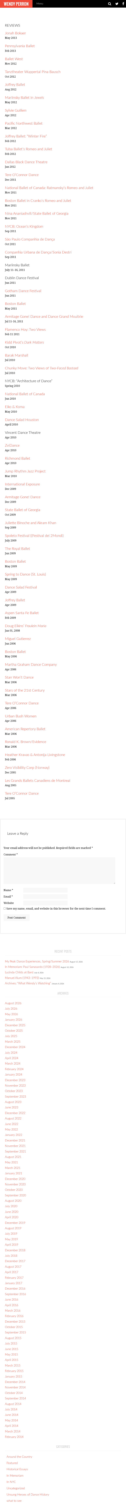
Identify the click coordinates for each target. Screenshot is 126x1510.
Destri (67, 252)
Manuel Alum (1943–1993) (22, 978)
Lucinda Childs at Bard (19, 972)
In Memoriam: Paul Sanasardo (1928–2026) (32, 967)
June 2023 (11, 1107)
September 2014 (15, 1398)
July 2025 (11, 1036)
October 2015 (14, 1327)
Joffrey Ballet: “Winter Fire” (26, 136)
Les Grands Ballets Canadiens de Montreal (37, 780)
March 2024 (12, 1063)
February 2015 (14, 1371)
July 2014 (11, 1409)
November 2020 (15, 1184)
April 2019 (11, 1244)
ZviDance (12, 445)
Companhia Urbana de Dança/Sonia (33, 252)
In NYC (11, 1482)
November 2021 (15, 1146)
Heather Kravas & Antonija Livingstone (35, 755)
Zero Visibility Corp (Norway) (27, 767)
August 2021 (13, 1157)
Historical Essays (17, 1469)
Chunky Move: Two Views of (41, 368)
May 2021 (11, 1162)
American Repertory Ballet (25, 729)
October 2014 (14, 1393)
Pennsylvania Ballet (20, 46)
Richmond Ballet (17, 458)
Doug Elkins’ (25, 626)
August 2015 (13, 1338)
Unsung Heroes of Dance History (28, 1494)
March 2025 (12, 1041)
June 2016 (11, 1299)
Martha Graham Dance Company (31, 664)
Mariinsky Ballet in (24, 97)
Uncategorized (16, 1488)
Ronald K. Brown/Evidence (25, 742)
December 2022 (15, 1113)
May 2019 (11, 1239)
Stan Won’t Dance (19, 677)
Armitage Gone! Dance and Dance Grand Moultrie (44, 316)
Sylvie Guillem (16, 110)
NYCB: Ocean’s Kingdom (24, 226)
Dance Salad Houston (22, 420)
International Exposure (22, 484)
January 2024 (13, 1074)
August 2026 (13, 1003)
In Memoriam (15, 1475)
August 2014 (13, 1404)
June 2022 (11, 1124)
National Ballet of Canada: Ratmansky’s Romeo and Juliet (49, 188)
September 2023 (15, 1096)
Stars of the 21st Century (25, 690)
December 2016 (15, 1288)
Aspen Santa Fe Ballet (22, 613)
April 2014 (11, 1426)
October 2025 (14, 1030)
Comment (11, 854)
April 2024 (11, 1058)
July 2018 (11, 1255)
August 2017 (13, 1266)
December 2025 (15, 1025)
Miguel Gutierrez (18, 639)
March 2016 (12, 1310)
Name (8, 890)
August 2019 (13, 1228)
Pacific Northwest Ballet (23, 123)
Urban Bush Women (20, 716)
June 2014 (11, 1415)
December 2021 (15, 1140)
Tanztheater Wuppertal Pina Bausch (33, 72)
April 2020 (11, 1217)
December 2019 (15, 1223)
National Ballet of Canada (25, 394)
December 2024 (15, 1047)
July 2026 (11, 1008)
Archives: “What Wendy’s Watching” (28, 983)
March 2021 (12, 1168)
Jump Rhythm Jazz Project (25, 471)
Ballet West (14, 59)
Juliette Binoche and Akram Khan (30, 523)
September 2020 (15, 1195)
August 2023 (13, 1102)
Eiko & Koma (15, 407)
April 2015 (11, 1360)
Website (9, 903)
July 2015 (11, 1343)
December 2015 (15, 1321)
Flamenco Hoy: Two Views (25, 329)
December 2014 (15, 1382)
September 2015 (15, 1332)
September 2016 (15, 1294)
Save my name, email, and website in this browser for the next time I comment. (56, 908)
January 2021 (13, 1173)
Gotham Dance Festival (23, 291)
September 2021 (15, 1151)
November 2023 (15, 1085)
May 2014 (11, 1420)
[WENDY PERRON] (16, 1)
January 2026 (13, 1019)
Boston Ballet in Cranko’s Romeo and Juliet (38, 201)
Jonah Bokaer (15, 33)
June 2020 (11, 1211)
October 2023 (14, 1091)
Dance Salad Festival (21, 587)
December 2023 (15, 1080)
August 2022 (13, 1118)
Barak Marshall (16, 355)
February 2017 (14, 1277)
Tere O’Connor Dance (22, 175)
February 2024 (14, 1069)
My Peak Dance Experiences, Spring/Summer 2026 (37, 961)
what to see (14, 1500)
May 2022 (11, 1129)
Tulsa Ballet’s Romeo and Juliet (28, 149)
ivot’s (29, 342)
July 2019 (11, 1233)
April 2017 (11, 1272)
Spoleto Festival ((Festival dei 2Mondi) (34, 536)
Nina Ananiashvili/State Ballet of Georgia (36, 213)
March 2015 (12, 1365)
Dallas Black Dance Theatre (26, 162)
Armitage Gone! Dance (22, 497)
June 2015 (11, 1349)
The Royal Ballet (17, 549)
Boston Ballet (15, 304)
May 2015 (11, 1354)
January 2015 (13, 1376)
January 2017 (13, 1283)
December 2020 (15, 1179)
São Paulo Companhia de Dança (30, 239)
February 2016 (14, 1316)
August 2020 (13, 1200)
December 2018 (15, 1250)
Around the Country (19, 1456)
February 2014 (14, 1437)
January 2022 (13, 1135)
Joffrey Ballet (15, 84)
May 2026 (11, 1014)
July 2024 (11, 1052)
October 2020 (14, 1189)
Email (8, 896)
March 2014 (12, 1431)
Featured (12, 1463)
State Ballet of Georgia (22, 510)
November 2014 (15, 1387)
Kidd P (10, 342)
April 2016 (11, 1305)
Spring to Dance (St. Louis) (25, 574)
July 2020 (11, 1206)
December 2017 (15, 1261)
